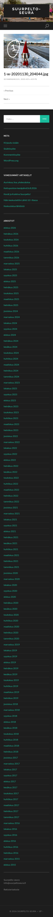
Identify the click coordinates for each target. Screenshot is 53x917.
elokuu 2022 (10, 459)
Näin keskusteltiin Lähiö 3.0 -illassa (21, 200)
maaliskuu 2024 (11, 364)
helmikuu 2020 (11, 632)
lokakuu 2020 (10, 585)
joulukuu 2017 (11, 757)
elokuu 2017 (10, 781)
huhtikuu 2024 (11, 358)
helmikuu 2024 (11, 370)
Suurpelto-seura (26, 11)
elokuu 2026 (10, 227)
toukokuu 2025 (11, 293)
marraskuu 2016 (12, 823)
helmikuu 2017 (11, 811)
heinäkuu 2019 (11, 668)
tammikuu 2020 (11, 638)
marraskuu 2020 (12, 579)
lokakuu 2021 (10, 519)
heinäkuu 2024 (11, 340)
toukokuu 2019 (11, 680)
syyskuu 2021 (10, 525)
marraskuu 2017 (12, 763)
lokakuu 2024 (10, 323)
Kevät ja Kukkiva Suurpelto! (17, 194)
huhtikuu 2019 (11, 686)
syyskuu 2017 (10, 775)
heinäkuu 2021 (11, 537)
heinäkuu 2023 (11, 406)
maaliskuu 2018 (11, 745)
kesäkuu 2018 (10, 727)
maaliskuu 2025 (11, 299)
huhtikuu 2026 (11, 245)
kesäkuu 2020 (10, 608)
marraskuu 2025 (12, 263)
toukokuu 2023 (11, 412)
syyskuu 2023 (10, 394)
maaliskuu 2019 (11, 692)
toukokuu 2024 (11, 352)
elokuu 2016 (10, 841)
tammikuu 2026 (11, 257)
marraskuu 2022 (12, 442)
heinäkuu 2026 (11, 233)
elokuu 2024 (10, 334)
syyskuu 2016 (10, 835)
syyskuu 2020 (10, 590)
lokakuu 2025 (10, 269)
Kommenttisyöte (12, 154)
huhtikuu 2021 (11, 549)
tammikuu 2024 (11, 376)
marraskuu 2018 (12, 709)
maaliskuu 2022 (11, 489)
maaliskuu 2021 (11, 555)
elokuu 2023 (10, 400)
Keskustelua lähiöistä (14, 206)
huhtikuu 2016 (11, 846)
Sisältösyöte (10, 148)
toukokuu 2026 (11, 239)
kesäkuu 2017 (10, 787)
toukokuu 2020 (11, 614)
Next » (7, 99)
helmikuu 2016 (11, 852)
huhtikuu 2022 (11, 483)
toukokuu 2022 (11, 477)
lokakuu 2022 (10, 448)
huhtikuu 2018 (11, 739)
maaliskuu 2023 (11, 424)
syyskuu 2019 (10, 656)
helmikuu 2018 (11, 751)
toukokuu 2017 (11, 793)
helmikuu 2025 (11, 305)
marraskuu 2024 (12, 317)
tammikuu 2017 (11, 817)
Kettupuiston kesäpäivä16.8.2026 (20, 188)
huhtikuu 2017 (11, 799)
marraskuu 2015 (12, 858)
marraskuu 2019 (12, 644)
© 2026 (13, 911)
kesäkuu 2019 (10, 674)
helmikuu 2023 (11, 430)
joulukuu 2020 (11, 573)
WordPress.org (11, 160)
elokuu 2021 (10, 531)
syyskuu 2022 (10, 454)
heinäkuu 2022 (11, 465)
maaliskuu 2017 (11, 805)
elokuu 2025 (10, 281)
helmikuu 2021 (11, 561)
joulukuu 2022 (11, 436)
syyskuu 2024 (10, 328)
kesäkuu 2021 (10, 543)
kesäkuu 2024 (10, 346)
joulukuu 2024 (11, 311)
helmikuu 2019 (11, 698)
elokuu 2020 (10, 596)
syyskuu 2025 (10, 275)
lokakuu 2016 (10, 829)
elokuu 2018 (10, 721)
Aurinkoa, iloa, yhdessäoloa (17, 182)
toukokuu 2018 (11, 733)
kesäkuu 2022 (10, 471)
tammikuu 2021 (11, 567)
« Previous (8, 90)
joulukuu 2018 (11, 704)
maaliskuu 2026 (11, 251)
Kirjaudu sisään (11, 142)
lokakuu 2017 (10, 769)
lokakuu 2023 (10, 388)
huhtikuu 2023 (11, 418)
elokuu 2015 (10, 864)
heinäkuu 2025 (11, 287)
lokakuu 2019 (10, 650)
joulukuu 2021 (11, 507)
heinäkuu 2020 (11, 602)
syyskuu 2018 (10, 715)
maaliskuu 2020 (11, 626)
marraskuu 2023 (12, 382)
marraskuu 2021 (12, 513)
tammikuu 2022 (11, 501)
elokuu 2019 (10, 662)
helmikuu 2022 (11, 495)
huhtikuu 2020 (11, 620)
